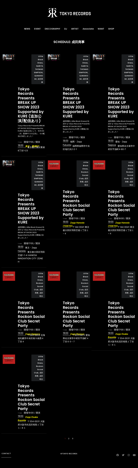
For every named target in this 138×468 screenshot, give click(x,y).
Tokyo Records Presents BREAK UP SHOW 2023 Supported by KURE (76, 102)
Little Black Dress (40, 59)
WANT (101, 28)
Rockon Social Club (83, 175)
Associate (88, 28)
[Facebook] (117, 455)
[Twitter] (123, 455)
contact (6, 453)
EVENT (37, 28)
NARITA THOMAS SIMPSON (38, 69)
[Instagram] (128, 455)
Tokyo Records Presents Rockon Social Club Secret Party (76, 203)
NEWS (27, 28)
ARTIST (75, 28)
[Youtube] (134, 455)
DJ (65, 28)
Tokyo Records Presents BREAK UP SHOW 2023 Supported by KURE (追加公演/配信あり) (31, 104)
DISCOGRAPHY (52, 28)
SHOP (111, 28)
